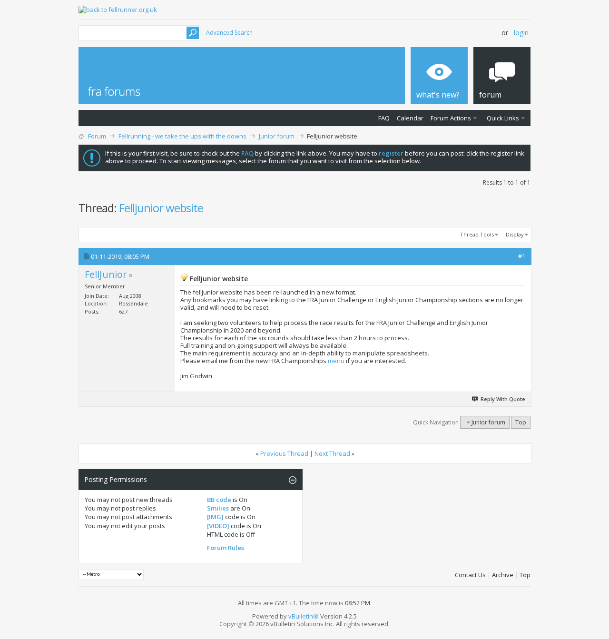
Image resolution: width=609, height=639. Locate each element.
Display (515, 234)
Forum (97, 136)
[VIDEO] (218, 525)
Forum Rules (225, 547)
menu (336, 360)
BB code (219, 499)
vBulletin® (303, 616)
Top (520, 422)
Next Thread (332, 453)
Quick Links (503, 118)
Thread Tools (477, 234)
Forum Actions (451, 118)
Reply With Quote (503, 399)
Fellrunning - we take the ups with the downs (182, 136)
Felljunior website (161, 208)
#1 (521, 256)
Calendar (410, 118)
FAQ (384, 118)
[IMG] (215, 516)
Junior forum (277, 136)
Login (521, 32)
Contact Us (470, 574)
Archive (502, 574)
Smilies (218, 508)
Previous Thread (284, 453)
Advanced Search (229, 33)
